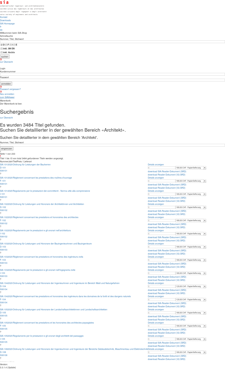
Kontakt (3, 17)
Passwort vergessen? (10, 89)
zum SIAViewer (7, 97)
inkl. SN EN (9, 48)
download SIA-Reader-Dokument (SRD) (167, 171)
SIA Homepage (7, 23)
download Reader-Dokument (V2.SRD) (166, 174)
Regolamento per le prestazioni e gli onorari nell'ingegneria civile (44, 269)
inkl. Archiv (9, 52)
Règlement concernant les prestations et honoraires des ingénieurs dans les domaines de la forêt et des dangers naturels (72, 296)
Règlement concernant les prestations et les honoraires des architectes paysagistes (53, 322)
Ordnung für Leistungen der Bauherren (32, 164)
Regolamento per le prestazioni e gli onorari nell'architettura (42, 230)
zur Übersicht (6, 61)
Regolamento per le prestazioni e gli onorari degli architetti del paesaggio (48, 335)
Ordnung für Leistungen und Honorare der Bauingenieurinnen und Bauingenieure (52, 243)
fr (0, 26)
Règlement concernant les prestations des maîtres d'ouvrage (42, 177)
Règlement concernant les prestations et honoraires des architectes (45, 217)
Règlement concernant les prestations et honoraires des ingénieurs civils (48, 256)
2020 (10, 164)
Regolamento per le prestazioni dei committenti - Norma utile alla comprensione (51, 190)
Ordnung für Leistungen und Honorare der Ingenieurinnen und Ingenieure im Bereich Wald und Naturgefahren (66, 283)
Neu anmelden (7, 93)
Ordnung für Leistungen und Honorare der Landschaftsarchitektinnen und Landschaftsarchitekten (60, 309)
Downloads (5, 20)
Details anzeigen (156, 164)
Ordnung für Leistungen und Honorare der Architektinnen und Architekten (48, 203)
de (1, 29)
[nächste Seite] (112, 156)
